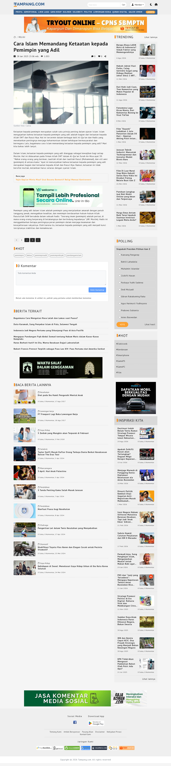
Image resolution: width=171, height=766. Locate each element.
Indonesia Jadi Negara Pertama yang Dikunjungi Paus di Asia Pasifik (49, 330)
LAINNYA (150, 12)
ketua (29, 255)
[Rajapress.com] (99, 748)
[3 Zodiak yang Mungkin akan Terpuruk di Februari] (25, 434)
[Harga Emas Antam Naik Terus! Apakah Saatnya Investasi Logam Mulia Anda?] (147, 217)
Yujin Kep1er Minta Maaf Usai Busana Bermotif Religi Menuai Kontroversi (53, 179)
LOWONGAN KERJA (102, 12)
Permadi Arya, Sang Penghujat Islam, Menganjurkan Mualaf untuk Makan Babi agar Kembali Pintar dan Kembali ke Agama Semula (127, 559)
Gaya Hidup (45, 430)
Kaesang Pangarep (130, 255)
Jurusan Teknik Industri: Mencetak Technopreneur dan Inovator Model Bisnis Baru (126, 155)
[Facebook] (75, 722)
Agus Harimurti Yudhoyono (134, 303)
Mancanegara (46, 468)
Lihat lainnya (151, 37)
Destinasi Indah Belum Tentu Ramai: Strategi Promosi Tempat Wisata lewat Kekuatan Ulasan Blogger (128, 433)
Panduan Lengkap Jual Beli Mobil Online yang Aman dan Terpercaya (125, 195)
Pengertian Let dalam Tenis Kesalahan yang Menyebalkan (67, 528)
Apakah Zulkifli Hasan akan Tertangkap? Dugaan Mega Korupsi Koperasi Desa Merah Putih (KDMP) (127, 454)
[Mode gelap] (151, 4)
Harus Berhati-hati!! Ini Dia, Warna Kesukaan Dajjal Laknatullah (46, 342)
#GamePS (120, 361)
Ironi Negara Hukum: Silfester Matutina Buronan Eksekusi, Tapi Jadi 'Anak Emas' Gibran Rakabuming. (128, 517)
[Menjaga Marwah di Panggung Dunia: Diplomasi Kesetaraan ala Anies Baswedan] (147, 475)
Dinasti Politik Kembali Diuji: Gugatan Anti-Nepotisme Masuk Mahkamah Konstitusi (127, 496)
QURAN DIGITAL (119, 12)
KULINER (67, 12)
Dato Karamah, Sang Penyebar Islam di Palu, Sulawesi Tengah (45, 324)
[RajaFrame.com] (58, 748)
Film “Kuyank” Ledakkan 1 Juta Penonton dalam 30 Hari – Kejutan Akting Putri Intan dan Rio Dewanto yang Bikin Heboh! (126, 134)
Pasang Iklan (87, 732)
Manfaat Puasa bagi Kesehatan (54, 509)
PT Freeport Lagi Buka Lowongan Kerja (58, 414)
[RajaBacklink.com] (44, 748)
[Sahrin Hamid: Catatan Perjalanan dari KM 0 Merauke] (147, 538)
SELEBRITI (78, 12)
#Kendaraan (122, 349)
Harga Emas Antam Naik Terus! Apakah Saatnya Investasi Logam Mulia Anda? (126, 216)
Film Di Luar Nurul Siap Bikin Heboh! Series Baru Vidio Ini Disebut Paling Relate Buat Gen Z (126, 176)
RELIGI (22, 37)
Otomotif (44, 544)
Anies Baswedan (129, 317)
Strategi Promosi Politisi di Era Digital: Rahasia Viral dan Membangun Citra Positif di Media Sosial (127, 601)
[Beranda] (156, 4)
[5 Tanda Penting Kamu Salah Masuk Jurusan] (25, 491)
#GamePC (120, 366)
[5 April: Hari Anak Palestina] (25, 472)
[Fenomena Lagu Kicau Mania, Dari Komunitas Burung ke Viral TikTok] (147, 112)
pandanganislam (74, 255)
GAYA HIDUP (56, 12)
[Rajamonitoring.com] (85, 748)
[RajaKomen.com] (72, 748)
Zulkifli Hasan (128, 275)
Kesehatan (44, 392)
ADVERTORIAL (30, 12)
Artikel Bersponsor (72, 732)
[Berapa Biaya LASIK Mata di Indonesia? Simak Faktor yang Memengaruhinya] (147, 49)
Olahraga (44, 525)
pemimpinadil (41, 255)
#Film (118, 372)
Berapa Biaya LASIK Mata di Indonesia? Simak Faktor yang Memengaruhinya (126, 48)
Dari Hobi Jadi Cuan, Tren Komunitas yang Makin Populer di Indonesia (127, 90)
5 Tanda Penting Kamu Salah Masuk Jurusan (60, 490)
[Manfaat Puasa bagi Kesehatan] (25, 510)
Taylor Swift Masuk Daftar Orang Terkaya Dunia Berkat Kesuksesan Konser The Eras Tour (72, 453)
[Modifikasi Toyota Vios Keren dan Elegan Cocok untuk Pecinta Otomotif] (25, 548)
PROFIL (19, 12)
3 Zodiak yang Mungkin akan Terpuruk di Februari (63, 433)
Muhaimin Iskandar (130, 268)
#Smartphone (122, 355)
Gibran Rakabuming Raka (133, 296)
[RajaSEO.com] (113, 748)
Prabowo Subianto (130, 310)
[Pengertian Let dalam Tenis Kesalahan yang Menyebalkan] (25, 529)
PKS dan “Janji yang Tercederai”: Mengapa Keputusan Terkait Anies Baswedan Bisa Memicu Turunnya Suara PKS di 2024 (128, 580)
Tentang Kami (56, 732)
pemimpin (19, 255)
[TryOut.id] (127, 748)
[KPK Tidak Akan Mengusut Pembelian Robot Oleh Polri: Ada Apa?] (147, 663)
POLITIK (88, 12)
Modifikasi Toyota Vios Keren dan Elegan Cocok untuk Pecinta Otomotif (70, 548)
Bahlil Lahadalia (129, 261)
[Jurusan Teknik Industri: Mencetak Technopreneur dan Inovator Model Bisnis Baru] (147, 154)
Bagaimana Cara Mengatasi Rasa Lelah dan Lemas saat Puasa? (46, 318)
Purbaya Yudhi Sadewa (132, 282)
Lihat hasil (150, 324)
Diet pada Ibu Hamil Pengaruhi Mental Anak (60, 395)
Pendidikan (45, 487)
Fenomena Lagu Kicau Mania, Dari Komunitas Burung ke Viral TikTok (127, 111)
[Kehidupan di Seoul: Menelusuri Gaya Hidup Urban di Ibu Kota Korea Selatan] (25, 567)
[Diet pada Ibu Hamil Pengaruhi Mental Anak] (25, 396)
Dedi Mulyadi (127, 289)
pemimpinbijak (57, 255)
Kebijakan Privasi (114, 732)
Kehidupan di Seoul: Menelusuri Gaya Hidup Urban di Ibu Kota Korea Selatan (73, 567)
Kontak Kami (85, 734)
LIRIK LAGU (43, 12)
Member (138, 4)
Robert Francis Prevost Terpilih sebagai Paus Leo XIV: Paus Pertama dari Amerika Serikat (59, 349)
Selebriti (44, 449)
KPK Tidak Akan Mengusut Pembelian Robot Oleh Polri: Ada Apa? (126, 664)
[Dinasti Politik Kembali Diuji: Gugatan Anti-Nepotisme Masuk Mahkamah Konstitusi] (147, 496)
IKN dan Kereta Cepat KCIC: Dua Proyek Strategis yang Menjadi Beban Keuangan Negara (128, 643)
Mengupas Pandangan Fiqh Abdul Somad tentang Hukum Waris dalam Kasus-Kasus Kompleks (56, 337)
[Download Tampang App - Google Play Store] (96, 723)
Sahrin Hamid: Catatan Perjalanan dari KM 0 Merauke (128, 535)
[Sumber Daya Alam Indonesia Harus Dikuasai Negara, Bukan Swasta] (147, 622)
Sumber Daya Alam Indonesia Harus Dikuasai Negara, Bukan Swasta (127, 621)
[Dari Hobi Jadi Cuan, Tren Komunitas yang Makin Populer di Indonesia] (147, 91)
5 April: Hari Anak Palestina (52, 471)
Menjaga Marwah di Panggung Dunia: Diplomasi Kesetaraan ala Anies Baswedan (127, 475)
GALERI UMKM (135, 12)
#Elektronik (121, 344)
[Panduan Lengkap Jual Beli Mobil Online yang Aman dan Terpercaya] (147, 196)
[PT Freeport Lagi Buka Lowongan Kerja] (25, 415)
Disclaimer (100, 732)
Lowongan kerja (47, 411)
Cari (123, 4)
